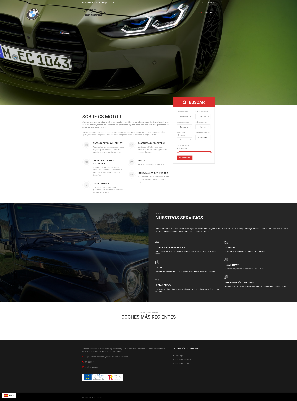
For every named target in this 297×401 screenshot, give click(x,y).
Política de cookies (182, 363)
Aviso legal (179, 356)
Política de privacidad (183, 359)
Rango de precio (183, 145)
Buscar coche (184, 158)
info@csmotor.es (108, 2)
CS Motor (99, 397)
